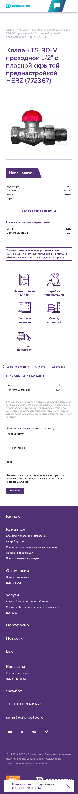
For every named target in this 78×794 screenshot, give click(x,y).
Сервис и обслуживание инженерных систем (33, 607)
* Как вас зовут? (15, 434)
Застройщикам (15, 541)
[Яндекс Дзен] (22, 732)
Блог (10, 652)
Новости (14, 638)
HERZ (68, 195)
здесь (35, 787)
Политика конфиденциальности (25, 758)
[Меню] (70, 6)
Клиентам (15, 530)
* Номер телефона (15, 448)
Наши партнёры (16, 678)
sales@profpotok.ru (25, 717)
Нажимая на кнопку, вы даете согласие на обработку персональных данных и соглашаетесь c (35, 478)
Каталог (14, 516)
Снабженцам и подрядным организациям (31, 547)
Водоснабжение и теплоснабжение (27, 601)
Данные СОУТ (14, 582)
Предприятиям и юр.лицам (22, 558)
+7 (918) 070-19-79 (24, 704)
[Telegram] (46, 732)
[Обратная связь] (57, 6)
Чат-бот (14, 691)
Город (9, 462)
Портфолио (17, 625)
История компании (17, 577)
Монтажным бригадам (19, 552)
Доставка (11, 612)
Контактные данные (18, 673)
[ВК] (34, 732)
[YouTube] (10, 732)
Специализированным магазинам (26, 535)
